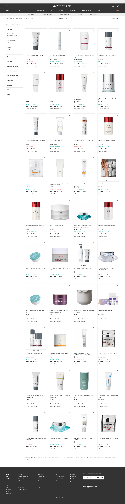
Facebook (74, 476)
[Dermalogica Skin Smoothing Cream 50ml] (36, 127)
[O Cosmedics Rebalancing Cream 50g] (36, 212)
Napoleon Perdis (9, 483)
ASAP (7, 476)
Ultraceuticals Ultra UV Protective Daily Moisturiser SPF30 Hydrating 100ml (83, 353)
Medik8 (7, 491)
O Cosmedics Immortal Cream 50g (58, 98)
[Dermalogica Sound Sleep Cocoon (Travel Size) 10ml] (36, 424)
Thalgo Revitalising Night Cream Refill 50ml (36, 268)
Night (8, 49)
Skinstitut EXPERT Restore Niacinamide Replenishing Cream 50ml (59, 311)
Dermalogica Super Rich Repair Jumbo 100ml (107, 56)
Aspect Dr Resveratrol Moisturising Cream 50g (84, 56)
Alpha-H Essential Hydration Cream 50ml (35, 98)
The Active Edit (93, 14)
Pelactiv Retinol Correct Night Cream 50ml (108, 353)
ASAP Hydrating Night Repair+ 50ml (58, 55)
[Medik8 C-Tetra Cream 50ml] (60, 212)
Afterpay (40, 478)
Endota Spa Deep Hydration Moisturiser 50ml (83, 396)
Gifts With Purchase (47, 14)
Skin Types (58, 483)
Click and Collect (41, 476)
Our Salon (79, 14)
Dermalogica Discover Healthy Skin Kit (107, 183)
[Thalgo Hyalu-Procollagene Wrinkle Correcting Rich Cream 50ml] (84, 212)
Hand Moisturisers (11, 45)
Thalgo (7, 485)
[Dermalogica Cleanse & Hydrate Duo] (84, 254)
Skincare (12, 18)
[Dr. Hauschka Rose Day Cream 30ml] (84, 169)
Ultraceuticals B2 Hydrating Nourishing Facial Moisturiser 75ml (59, 183)
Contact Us (40, 474)
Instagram (74, 474)
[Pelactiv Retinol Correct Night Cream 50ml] (108, 339)
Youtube (73, 478)
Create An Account (60, 476)
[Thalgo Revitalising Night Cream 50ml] (60, 424)
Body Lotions (10, 33)
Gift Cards (20, 483)
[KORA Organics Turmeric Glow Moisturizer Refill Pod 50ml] (84, 297)
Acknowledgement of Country (25, 476)
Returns (39, 485)
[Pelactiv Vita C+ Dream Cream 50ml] (36, 169)
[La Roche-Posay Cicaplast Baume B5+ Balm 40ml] (108, 382)
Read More (27, 459)
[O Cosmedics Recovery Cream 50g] (108, 212)
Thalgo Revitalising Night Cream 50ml (59, 438)
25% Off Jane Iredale (62, 1)
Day (8, 38)
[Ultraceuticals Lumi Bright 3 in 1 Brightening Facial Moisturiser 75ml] (60, 382)
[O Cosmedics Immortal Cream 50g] (60, 84)
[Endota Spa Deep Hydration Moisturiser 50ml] (84, 382)
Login (57, 474)
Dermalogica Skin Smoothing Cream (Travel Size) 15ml (34, 396)
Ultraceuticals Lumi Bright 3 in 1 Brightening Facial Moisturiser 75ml (60, 396)
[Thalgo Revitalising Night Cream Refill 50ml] (36, 254)
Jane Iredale (8, 489)
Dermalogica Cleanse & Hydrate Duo (83, 268)
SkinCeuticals (8, 493)
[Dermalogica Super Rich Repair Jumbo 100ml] (108, 41)
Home (7, 18)
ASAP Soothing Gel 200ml (56, 140)
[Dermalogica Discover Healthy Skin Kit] (108, 169)
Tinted (8, 52)
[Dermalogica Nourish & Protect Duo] (36, 339)
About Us (20, 474)
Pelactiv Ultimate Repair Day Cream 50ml (108, 438)
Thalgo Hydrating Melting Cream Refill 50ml (35, 311)
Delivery (39, 483)
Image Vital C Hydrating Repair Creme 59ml (59, 353)
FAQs (39, 487)
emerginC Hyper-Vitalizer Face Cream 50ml (59, 268)
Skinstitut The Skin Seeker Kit (105, 310)
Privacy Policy (21, 487)
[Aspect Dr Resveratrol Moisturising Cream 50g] (84, 41)
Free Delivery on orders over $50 (62, 1)
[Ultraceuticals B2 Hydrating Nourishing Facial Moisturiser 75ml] (60, 169)
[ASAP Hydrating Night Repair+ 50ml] (60, 41)
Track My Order (59, 478)
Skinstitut (8, 478)
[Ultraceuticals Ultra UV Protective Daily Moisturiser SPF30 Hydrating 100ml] (84, 339)
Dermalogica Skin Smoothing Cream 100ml (34, 56)
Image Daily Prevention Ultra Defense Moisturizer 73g (83, 438)
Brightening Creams (12, 35)
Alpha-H (7, 480)
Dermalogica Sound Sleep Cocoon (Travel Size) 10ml (36, 438)
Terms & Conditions (22, 489)
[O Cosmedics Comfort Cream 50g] (108, 127)
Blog (19, 485)
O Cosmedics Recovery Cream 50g (106, 225)
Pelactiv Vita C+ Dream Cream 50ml (34, 183)
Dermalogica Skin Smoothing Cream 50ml (36, 140)
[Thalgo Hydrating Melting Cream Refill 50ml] (36, 297)
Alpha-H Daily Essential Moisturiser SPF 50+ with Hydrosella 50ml (84, 98)
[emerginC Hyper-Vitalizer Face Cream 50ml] (60, 254)
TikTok (73, 481)
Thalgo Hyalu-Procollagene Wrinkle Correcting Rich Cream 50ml (82, 226)
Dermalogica (8, 474)
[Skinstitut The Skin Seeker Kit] (108, 297)
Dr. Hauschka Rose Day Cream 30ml (82, 183)
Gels (8, 42)
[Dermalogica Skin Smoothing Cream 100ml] (36, 41)
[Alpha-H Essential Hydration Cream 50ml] (36, 84)
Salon (19, 480)
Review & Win (21, 478)
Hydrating (9, 47)
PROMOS (118, 10)
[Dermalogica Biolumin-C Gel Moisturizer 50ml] (84, 127)
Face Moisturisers (11, 40)
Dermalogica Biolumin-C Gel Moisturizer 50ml (83, 141)
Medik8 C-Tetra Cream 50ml (56, 225)
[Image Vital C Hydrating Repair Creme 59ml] (60, 339)
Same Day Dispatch (64, 14)
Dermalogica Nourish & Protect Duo (34, 353)
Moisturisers (19, 18)
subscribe (100, 477)
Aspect (7, 487)
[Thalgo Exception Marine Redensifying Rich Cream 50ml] (108, 254)
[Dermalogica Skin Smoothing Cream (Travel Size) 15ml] (36, 382)
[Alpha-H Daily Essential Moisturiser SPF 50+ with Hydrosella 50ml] (84, 84)
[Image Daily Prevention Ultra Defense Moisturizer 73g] (84, 424)
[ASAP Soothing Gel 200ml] (60, 127)
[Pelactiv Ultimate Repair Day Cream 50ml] (108, 424)
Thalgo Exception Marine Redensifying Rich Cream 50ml (107, 268)
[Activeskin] (62, 6)
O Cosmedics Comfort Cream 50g (106, 140)
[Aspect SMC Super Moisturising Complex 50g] (108, 84)
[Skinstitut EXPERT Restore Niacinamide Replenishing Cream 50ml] (60, 297)
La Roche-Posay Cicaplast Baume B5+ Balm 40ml (108, 396)
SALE (108, 10)
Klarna (39, 480)
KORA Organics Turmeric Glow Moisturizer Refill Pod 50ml (84, 311)
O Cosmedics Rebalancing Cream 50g (35, 225)
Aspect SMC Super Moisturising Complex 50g (107, 98)
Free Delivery (31, 14)
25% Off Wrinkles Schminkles (62, 1)
